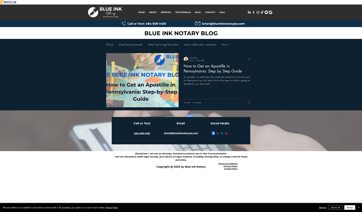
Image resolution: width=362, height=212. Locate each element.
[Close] (358, 207)
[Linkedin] (222, 133)
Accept (350, 207)
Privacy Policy (112, 207)
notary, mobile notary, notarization (200, 44)
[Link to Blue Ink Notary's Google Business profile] (270, 12)
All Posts (109, 44)
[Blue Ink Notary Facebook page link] (253, 12)
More (224, 44)
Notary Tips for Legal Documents (163, 44)
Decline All (335, 207)
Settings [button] (322, 207)
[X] (217, 133)
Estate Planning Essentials (130, 44)
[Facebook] (213, 133)
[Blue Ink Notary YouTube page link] (266, 12)
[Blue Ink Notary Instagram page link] (258, 12)
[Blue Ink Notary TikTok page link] (262, 12)
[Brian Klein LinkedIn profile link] (249, 12)
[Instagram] (226, 133)
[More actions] (250, 59)
